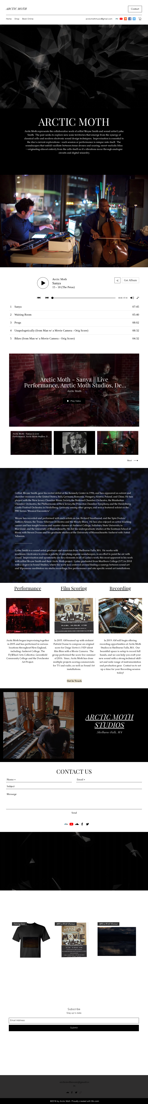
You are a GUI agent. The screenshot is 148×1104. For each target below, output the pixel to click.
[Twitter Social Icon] (134, 18)
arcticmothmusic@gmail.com (99, 18)
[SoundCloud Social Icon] (125, 18)
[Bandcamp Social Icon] (116, 18)
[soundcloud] (77, 824)
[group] (74, 947)
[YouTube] (121, 18)
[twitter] (87, 824)
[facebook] (82, 824)
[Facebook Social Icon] (129, 18)
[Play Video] (31, 442)
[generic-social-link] (80, 1092)
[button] (140, 18)
